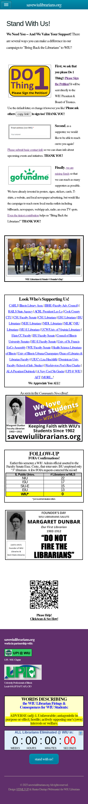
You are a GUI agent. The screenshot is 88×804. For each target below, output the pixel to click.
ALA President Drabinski (20, 371)
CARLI (13, 305)
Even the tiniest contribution (23, 215)
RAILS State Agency (20, 311)
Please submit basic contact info (25, 149)
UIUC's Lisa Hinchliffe (44, 359)
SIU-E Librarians (30, 329)
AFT (37, 377)
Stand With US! (44, 758)
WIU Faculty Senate (39, 347)
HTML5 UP (22, 789)
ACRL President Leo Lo (48, 311)
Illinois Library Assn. (31, 305)
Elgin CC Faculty (21, 335)
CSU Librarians (47, 317)
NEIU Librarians (31, 323)
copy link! (23, 114)
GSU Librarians (67, 317)
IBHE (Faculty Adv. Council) (61, 305)
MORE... (47, 377)
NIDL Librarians (52, 323)
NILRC (68, 323)
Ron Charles (62, 365)
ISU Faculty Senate (44, 335)
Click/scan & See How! (44, 618)
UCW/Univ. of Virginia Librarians (60, 329)
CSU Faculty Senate (25, 317)
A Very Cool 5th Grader (50, 371)
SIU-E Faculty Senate (43, 341)
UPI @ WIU (73, 371)
